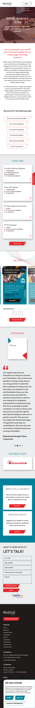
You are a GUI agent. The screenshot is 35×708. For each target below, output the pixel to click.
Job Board (6, 635)
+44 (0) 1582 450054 (9, 660)
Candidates (6, 640)
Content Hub (7, 644)
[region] (15, 291)
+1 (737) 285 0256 (21, 672)
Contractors (7, 642)
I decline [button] (19, 698)
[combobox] (17, 572)
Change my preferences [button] (14, 703)
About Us (6, 630)
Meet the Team (7, 632)
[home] (7, 4)
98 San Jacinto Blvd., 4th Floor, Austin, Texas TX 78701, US (9, 670)
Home (5, 628)
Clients (5, 637)
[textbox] (16, 572)
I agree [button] (8, 698)
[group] (17, 463)
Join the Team (7, 647)
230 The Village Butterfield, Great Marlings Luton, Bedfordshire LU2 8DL (15, 656)
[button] (14, 313)
